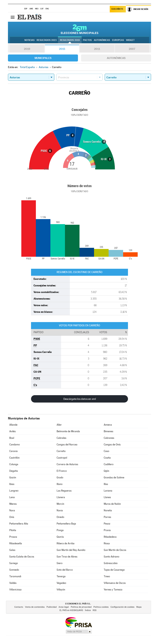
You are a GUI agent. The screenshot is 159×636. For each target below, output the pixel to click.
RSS (94, 610)
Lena (12, 497)
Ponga (60, 530)
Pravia (107, 530)
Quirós (60, 536)
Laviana (108, 490)
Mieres (13, 503)
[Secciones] (12, 17)
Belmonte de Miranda (68, 431)
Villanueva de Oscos (115, 583)
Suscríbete (117, 9)
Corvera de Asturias (67, 464)
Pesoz (107, 523)
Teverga (61, 576)
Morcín (60, 503)
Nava (12, 510)
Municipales (43, 58)
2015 (62, 48)
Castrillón (14, 457)
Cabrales (61, 437)
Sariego (13, 563)
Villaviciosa (15, 589)
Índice (88, 610)
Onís (11, 517)
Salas (12, 550)
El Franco (62, 470)
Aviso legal (64, 607)
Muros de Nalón (112, 503)
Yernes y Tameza (113, 589)
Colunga (13, 464)
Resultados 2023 (47, 40)
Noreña (108, 510)
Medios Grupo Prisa (78, 631)
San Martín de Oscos (115, 550)
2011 (97, 48)
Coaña (107, 457)
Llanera (61, 497)
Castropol (62, 457)
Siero (59, 563)
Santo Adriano (111, 556)
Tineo (107, 576)
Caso (106, 451)
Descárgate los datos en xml (79, 398)
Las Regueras (64, 490)
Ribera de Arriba (65, 543)
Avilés (12, 431)
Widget (130, 40)
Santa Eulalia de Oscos (21, 556)
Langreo (13, 490)
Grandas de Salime (114, 477)
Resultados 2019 (70, 40)
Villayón (61, 589)
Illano (59, 484)
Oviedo (60, 517)
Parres (107, 517)
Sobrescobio (111, 563)
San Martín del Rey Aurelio (71, 550)
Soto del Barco (65, 569)
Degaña (13, 470)
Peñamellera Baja (66, 523)
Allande (13, 424)
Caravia (13, 451)
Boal (11, 437)
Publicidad (52, 607)
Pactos (87, 40)
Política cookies (101, 607)
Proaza (13, 536)
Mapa (139, 607)
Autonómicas (116, 58)
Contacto (18, 607)
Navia (60, 510)
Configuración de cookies (122, 607)
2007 (132, 48)
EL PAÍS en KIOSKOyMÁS (71, 610)
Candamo (14, 444)
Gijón (106, 470)
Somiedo (14, 569)
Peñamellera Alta (18, 523)
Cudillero (108, 464)
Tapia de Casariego (114, 569)
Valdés (12, 583)
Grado (60, 477)
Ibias (11, 484)
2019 (27, 48)
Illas (106, 484)
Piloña (12, 530)
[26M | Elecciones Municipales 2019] (79, 29)
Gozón (12, 477)
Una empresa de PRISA (78, 622)
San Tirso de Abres (67, 556)
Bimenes (108, 431)
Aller (59, 424)
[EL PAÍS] (29, 17)
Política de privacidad (81, 607)
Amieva (108, 424)
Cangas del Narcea (67, 444)
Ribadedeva (110, 536)
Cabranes (109, 437)
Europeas (118, 40)
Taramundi (15, 576)
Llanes (107, 497)
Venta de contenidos (35, 607)
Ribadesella (15, 543)
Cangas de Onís (112, 444)
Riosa (107, 543)
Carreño (61, 451)
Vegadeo (61, 583)
